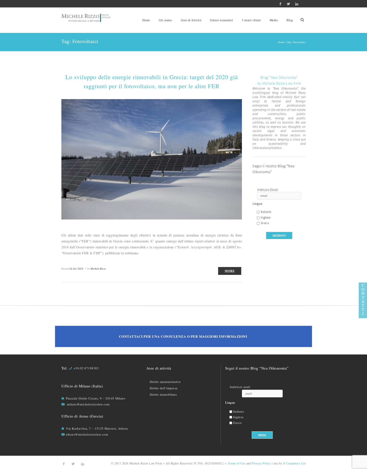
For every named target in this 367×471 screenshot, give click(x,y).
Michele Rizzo (98, 268)
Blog (290, 20)
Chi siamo (165, 20)
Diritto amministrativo (165, 382)
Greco (265, 223)
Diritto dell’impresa (164, 388)
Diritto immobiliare (163, 394)
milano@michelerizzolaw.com (88, 404)
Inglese (266, 217)
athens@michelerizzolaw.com (87, 434)
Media (274, 20)
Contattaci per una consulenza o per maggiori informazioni (183, 336)
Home (146, 20)
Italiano (266, 212)
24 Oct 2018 (76, 268)
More (230, 271)
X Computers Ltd (294, 463)
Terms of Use (236, 463)
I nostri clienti (251, 20)
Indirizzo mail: (240, 387)
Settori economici (221, 20)
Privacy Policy (261, 463)
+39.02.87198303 (86, 368)
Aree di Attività (191, 20)
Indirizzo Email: (267, 190)
